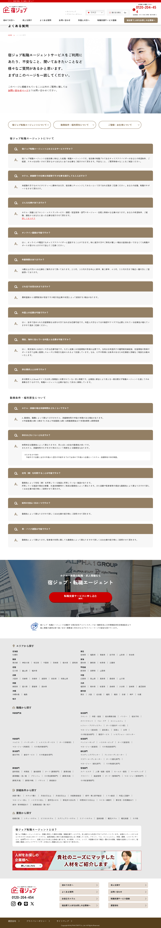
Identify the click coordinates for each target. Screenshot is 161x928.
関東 (14, 659)
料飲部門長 (16, 713)
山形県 (122, 654)
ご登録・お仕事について (120, 124)
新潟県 (83, 670)
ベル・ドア (101, 721)
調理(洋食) (16, 780)
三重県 (112, 662)
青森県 (102, 654)
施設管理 (97, 776)
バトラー (123, 716)
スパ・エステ (85, 771)
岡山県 (92, 678)
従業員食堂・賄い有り (42, 804)
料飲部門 (16, 738)
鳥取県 (102, 678)
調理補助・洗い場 (19, 776)
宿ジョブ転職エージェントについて (29, 124)
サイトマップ (71, 11)
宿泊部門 (84, 713)
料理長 (26, 771)
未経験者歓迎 (75, 795)
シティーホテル (30, 818)
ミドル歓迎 (110, 795)
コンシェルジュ (117, 721)
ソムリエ (16, 742)
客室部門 (84, 738)
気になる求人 (116, 12)
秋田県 (131, 654)
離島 (25, 694)
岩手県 (112, 654)
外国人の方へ (84, 20)
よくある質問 (45, 20)
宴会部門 (16, 751)
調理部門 (16, 768)
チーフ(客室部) (124, 742)
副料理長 (16, 771)
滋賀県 (44, 678)
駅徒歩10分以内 (69, 800)
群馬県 (75, 662)
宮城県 (83, 654)
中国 (82, 675)
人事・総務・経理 (102, 771)
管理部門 (84, 768)
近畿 (14, 675)
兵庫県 (24, 678)
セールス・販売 (120, 771)
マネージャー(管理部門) (134, 776)
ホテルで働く (31, 795)
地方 (14, 699)
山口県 (122, 678)
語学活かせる (53, 800)
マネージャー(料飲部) (21, 746)
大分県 (122, 686)
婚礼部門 (84, 751)
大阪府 (15, 678)
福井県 (34, 670)
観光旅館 (124, 818)
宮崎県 (131, 686)
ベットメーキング (87, 742)
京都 (123, 694)
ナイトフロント (86, 721)
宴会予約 (16, 754)
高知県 (44, 686)
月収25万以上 (61, 795)
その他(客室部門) (109, 746)
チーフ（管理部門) (112, 776)
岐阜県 (102, 662)
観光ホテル (112, 818)
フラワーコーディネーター (91, 759)
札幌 (139, 694)
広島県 (83, 678)
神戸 (131, 694)
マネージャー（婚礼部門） (91, 763)
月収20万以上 (46, 795)
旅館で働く (16, 795)
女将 (125, 730)
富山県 (24, 670)
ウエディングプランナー (90, 754)
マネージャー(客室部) (89, 746)
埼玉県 (36, 662)
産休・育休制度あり (20, 804)
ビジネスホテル (47, 818)
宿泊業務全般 (110, 716)
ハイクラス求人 (37, 800)
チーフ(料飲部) (65, 742)
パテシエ (41, 780)
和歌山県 (64, 678)
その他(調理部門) (51, 776)
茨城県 (55, 662)
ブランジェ (35, 776)
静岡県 (92, 662)
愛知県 (83, 662)
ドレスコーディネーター (114, 754)
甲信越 (83, 667)
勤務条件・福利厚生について (75, 124)
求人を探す (27, 20)
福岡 (108, 694)
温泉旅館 (100, 818)
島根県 (112, 678)
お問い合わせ (64, 20)
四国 (14, 683)
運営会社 (114, 905)
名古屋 (99, 694)
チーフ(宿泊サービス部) (115, 725)
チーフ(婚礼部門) (113, 759)
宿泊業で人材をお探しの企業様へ (141, 20)
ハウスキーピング (106, 742)
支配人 (116, 730)
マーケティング (137, 771)
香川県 (24, 686)
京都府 (34, 678)
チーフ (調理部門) (52, 771)
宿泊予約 (135, 716)
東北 (82, 651)
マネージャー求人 (19, 800)
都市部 (83, 691)
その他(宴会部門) (46, 754)
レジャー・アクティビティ (91, 725)
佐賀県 (102, 686)
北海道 (15, 651)
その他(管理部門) (87, 780)
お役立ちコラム (68, 898)
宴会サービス (29, 754)
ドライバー (84, 776)
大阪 (90, 694)
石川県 (15, 670)
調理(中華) (29, 780)
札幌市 (15, 654)
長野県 (92, 670)
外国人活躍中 (124, 795)
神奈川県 (25, 662)
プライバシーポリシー (74, 14)
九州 (82, 683)
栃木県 (65, 662)
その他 (135, 818)
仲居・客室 (96, 716)
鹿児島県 (142, 686)
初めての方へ (9, 20)
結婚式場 (16, 818)
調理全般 (67, 771)
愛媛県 (34, 686)
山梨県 (102, 670)
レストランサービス (47, 742)
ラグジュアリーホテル (66, 818)
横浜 (115, 694)
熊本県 (92, 686)
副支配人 (105, 730)
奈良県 (53, 678)
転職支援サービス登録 (106, 20)
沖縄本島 (16, 694)
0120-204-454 (146, 9)
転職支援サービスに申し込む (80, 597)
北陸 (14, 667)
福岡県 (83, 686)
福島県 (92, 654)
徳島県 (15, 686)
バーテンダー (29, 742)
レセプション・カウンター (124, 734)
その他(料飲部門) (41, 746)
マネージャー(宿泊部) (89, 730)
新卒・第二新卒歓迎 (93, 795)
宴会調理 (37, 771)
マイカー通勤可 (105, 800)
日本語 (93, 12)
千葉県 (46, 662)
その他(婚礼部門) (113, 763)
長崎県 (112, 686)
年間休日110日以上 (87, 800)
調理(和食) (66, 776)
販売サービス (104, 734)
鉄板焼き (53, 780)
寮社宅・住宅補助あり (125, 800)
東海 (82, 659)
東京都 (15, 662)
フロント (84, 716)
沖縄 (14, 691)
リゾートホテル (86, 818)
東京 (82, 694)
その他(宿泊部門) (87, 734)
